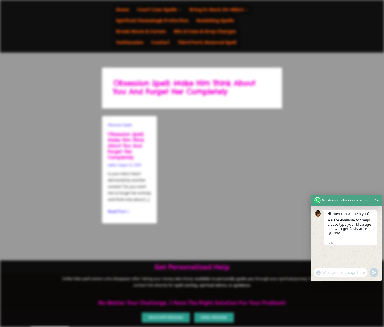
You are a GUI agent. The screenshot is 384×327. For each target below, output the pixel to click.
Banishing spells (215, 20)
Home (122, 10)
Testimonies (129, 42)
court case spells (157, 10)
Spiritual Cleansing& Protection (152, 20)
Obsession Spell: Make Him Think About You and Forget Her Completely (126, 145)
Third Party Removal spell (207, 42)
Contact (160, 42)
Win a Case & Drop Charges (205, 31)
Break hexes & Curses (141, 31)
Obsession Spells (120, 125)
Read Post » (118, 211)
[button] (159, 9)
